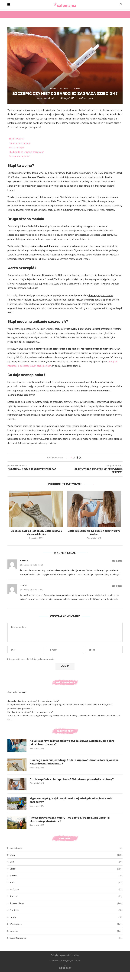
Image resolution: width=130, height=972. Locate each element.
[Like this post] (74, 457)
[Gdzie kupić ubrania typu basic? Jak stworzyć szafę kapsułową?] (94, 509)
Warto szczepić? (17, 147)
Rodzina (66, 896)
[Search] (121, 4)
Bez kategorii (66, 847)
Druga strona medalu (20, 143)
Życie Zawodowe (66, 937)
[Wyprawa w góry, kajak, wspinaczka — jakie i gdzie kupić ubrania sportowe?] (16, 803)
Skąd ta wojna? (17, 138)
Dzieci (66, 868)
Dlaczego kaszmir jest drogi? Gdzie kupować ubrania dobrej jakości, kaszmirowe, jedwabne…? (74, 762)
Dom (66, 861)
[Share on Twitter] (80, 457)
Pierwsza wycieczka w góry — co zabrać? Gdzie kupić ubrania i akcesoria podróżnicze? (70, 819)
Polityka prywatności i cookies (65, 955)
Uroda (66, 917)
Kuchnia (66, 875)
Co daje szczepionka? (20, 156)
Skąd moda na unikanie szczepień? (26, 151)
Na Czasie (66, 889)
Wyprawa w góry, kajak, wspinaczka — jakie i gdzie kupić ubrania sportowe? (71, 800)
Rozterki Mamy (66, 903)
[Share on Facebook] (77, 457)
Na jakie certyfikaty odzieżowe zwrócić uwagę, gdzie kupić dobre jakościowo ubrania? (72, 742)
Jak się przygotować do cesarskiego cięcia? (38, 701)
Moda (66, 882)
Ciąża (66, 854)
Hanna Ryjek (48, 98)
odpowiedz (117, 561)
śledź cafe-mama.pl (16, 692)
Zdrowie (66, 930)
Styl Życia (66, 910)
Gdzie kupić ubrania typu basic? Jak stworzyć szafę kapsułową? (72, 779)
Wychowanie (66, 923)
